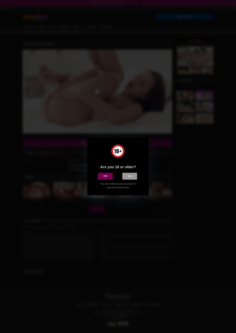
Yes (105, 176)
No (129, 176)
